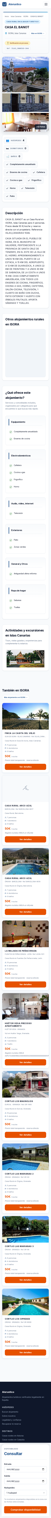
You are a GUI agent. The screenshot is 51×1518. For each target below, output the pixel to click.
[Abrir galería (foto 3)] (25, 122)
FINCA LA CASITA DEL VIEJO (20, 733)
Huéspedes (9, 1488)
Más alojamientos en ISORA (14, 697)
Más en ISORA (36, 33)
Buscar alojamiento (10, 1412)
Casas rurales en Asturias (13, 1436)
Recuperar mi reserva (11, 1424)
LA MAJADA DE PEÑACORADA (21, 951)
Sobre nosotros (9, 1416)
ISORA (25, 16)
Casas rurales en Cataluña (13, 1440)
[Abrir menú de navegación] (46, 4)
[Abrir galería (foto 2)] (25, 102)
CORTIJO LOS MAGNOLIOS (19, 1101)
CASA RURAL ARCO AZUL (18, 805)
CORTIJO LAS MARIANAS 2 (19, 1174)
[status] (17, 43)
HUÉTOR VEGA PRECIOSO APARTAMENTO (18, 1024)
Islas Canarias (16, 16)
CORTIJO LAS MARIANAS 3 (19, 1246)
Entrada (7, 1464)
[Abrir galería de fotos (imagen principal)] (25, 74)
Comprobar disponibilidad (26, 1509)
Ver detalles (25, 767)
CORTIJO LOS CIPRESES (17, 1319)
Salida (7, 1476)
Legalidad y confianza (11, 1420)
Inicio (7, 16)
